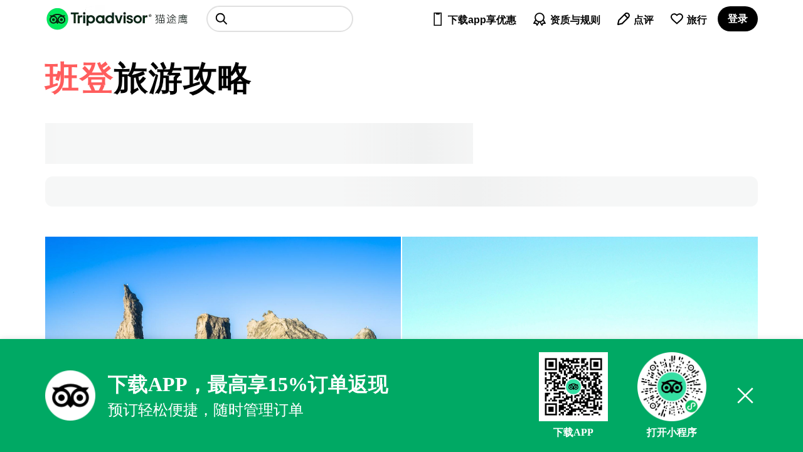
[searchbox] (279, 19)
